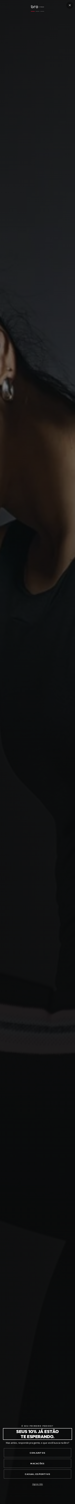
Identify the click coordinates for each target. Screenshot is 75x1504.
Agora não (37, 1484)
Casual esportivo (37, 1474)
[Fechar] (69, 5)
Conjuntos (38, 1452)
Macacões (37, 1463)
